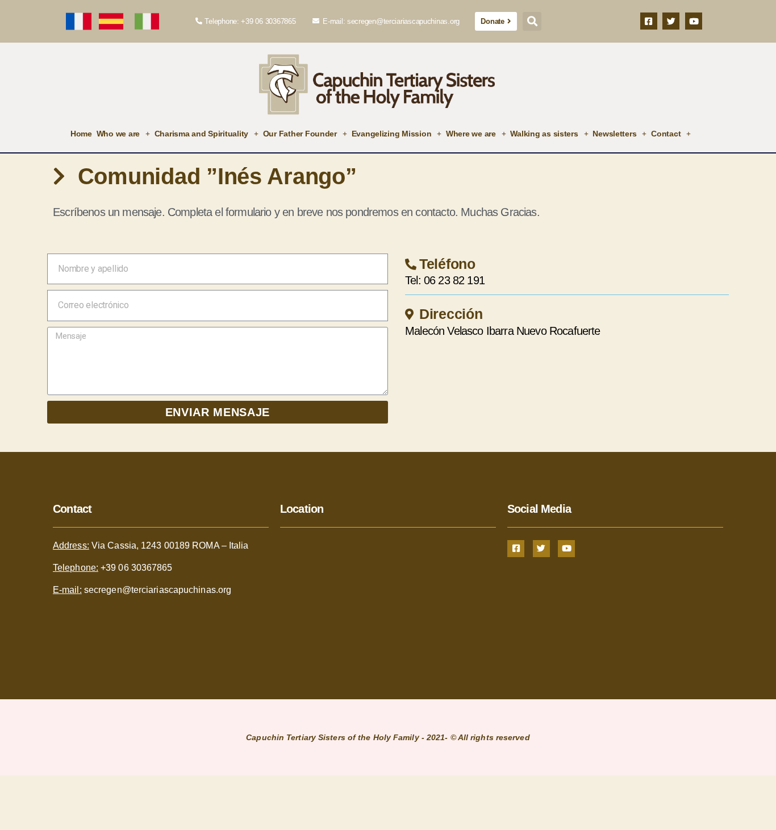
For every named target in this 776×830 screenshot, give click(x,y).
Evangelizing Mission (392, 133)
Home (81, 133)
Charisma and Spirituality (201, 133)
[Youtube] (693, 21)
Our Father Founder (300, 133)
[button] (495, 21)
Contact (666, 133)
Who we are (118, 133)
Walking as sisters (544, 133)
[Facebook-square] (648, 21)
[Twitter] (670, 21)
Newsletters (614, 133)
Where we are (471, 133)
